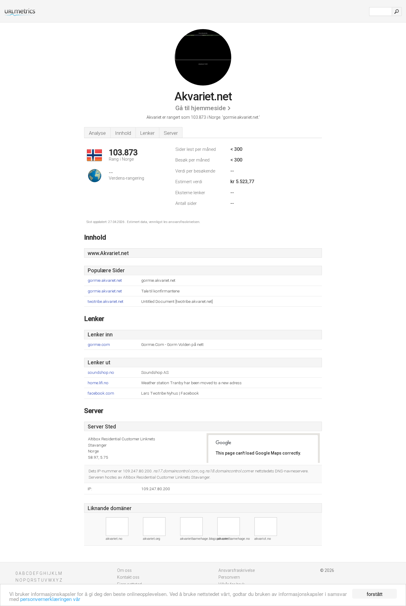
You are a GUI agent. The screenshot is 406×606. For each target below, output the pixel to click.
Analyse (97, 133)
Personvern (229, 577)
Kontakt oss (128, 577)
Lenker (147, 133)
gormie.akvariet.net (105, 280)
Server (171, 133)
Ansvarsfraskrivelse (236, 570)
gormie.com (99, 344)
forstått (375, 593)
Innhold (123, 133)
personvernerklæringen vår (50, 598)
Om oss (124, 570)
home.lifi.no (98, 383)
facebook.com (101, 393)
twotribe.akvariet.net (105, 301)
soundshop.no (101, 372)
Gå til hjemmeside (200, 108)
